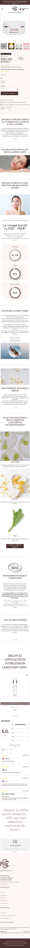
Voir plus (15, 138)
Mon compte (3, 913)
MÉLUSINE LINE (4, 903)
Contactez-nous (4, 884)
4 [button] (17, 716)
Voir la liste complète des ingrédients (15, 546)
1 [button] (12, 716)
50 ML (3, 82)
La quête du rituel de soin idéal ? (8, 915)
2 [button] (14, 716)
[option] (15, 695)
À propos (2, 892)
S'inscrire (26, 931)
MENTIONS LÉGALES (10, 941)
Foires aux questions (5, 918)
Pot (1, 78)
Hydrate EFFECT (15, 707)
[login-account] (17, 8)
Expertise (2, 898)
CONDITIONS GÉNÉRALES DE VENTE (15, 945)
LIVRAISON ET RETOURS (20, 943)
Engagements (3, 895)
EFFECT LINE (3, 900)
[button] (20, 724)
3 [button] (15, 716)
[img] (4, 71)
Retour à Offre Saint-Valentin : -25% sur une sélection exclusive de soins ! (15, 819)
